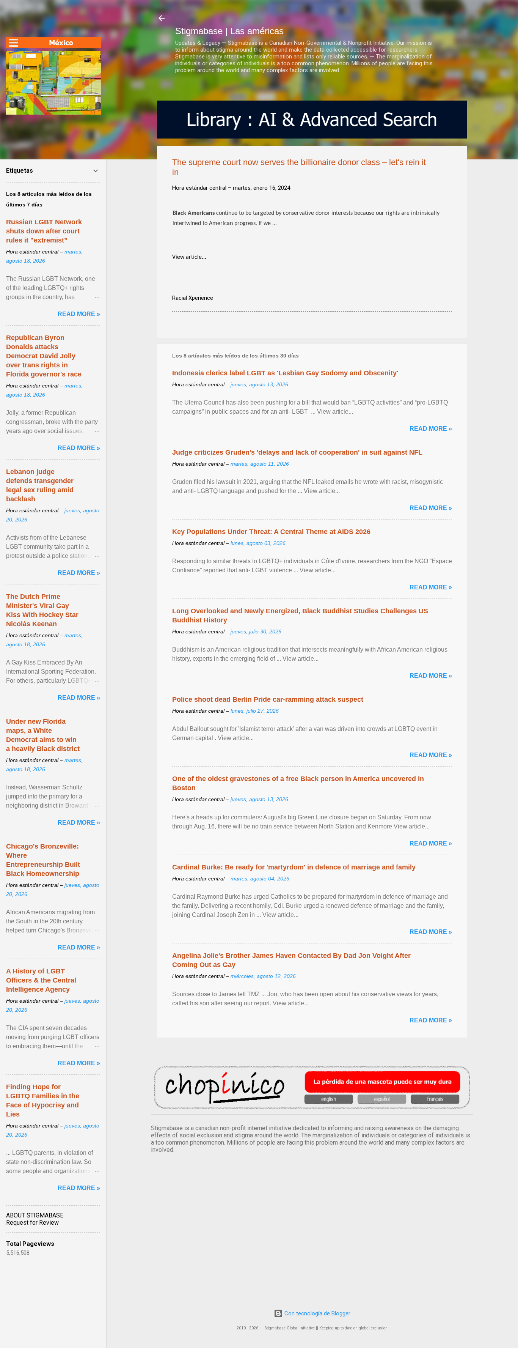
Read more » (431, 428)
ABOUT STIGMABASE (34, 1215)
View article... (189, 257)
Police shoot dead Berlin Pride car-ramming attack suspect (267, 699)
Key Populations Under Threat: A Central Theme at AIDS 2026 (271, 531)
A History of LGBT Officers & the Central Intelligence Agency (41, 980)
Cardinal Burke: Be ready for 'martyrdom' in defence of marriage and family (294, 867)
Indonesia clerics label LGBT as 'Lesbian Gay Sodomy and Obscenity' (285, 373)
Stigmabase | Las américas (229, 31)
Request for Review (32, 1222)
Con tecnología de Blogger (316, 1313)
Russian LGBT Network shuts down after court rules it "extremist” (44, 231)
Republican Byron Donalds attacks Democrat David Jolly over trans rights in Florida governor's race (44, 356)
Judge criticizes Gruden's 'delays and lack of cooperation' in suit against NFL (297, 452)
